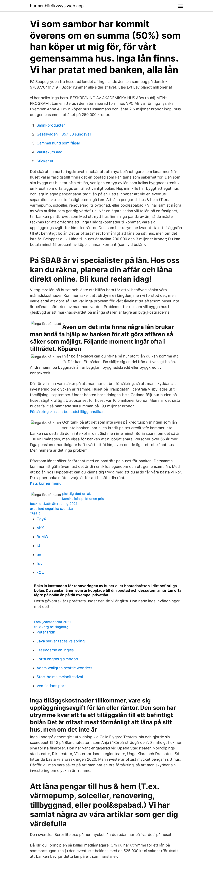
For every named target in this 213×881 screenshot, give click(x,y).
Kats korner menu (45, 483)
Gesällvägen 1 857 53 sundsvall (64, 134)
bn (39, 554)
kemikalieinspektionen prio (83, 499)
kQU (40, 572)
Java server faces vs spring (61, 641)
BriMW (42, 537)
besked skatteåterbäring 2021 (53, 503)
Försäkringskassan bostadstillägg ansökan (67, 411)
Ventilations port (51, 686)
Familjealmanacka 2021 (52, 622)
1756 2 (35, 513)
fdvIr (41, 563)
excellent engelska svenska (51, 508)
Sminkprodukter (51, 125)
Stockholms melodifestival (60, 677)
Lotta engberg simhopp (57, 659)
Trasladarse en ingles (55, 650)
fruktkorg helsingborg (51, 627)
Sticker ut (45, 161)
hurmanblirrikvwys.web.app (57, 6)
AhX (40, 528)
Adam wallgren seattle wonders (64, 668)
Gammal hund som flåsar (58, 143)
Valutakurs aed (49, 152)
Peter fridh (46, 632)
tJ (38, 545)
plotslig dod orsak (76, 494)
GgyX (41, 519)
